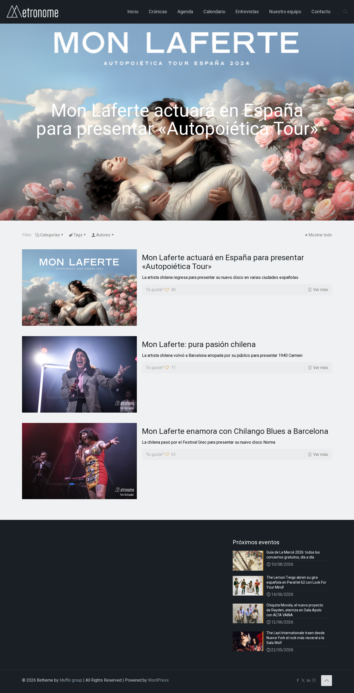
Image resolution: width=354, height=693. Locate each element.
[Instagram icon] (314, 680)
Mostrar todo (320, 234)
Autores (103, 234)
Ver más (320, 289)
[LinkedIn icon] (308, 680)
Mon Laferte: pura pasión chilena (199, 344)
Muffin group (71, 680)
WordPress (158, 680)
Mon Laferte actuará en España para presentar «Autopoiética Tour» (223, 262)
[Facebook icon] (298, 680)
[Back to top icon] (326, 680)
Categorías (50, 234)
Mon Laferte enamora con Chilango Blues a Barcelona (235, 431)
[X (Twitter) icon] (303, 680)
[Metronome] (33, 11)
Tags (78, 234)
